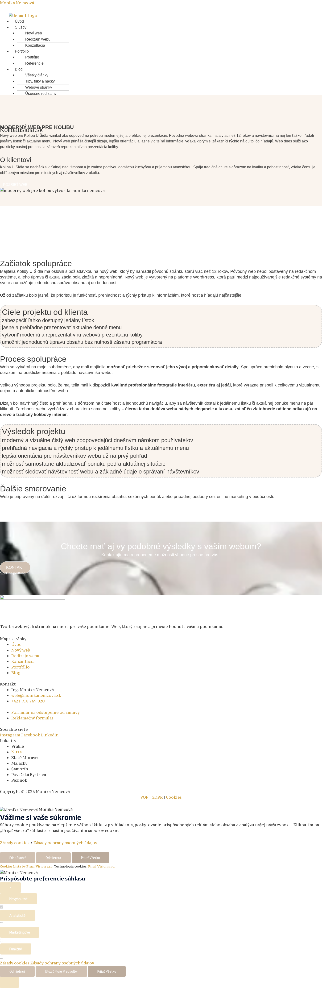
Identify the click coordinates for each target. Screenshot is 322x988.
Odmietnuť (53, 857)
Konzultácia (35, 45)
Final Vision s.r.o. (101, 866)
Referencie (34, 63)
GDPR (157, 797)
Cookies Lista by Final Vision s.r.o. (26, 866)
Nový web (33, 33)
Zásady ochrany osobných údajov (65, 842)
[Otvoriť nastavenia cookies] (9, 982)
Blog (19, 69)
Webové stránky (38, 87)
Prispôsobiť (17, 857)
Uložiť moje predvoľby (61, 971)
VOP (144, 797)
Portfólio (22, 51)
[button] (143, 27)
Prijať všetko (90, 857)
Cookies (173, 797)
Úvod (19, 21)
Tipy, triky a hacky (40, 81)
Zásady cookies (14, 842)
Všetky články (36, 75)
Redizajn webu (37, 39)
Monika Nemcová (17, 2)
